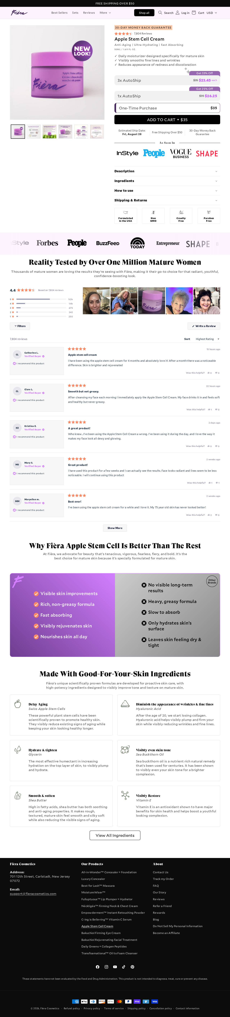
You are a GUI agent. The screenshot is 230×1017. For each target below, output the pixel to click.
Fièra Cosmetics (49, 1008)
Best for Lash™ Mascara (98, 885)
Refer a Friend (162, 906)
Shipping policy (137, 1008)
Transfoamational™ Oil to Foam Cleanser (109, 953)
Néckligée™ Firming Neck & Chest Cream (109, 906)
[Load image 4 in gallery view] (65, 132)
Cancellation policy (161, 1008)
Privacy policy (92, 1008)
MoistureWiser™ (93, 892)
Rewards (159, 912)
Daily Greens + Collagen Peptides (104, 946)
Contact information (187, 1008)
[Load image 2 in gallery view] (34, 132)
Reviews (159, 899)
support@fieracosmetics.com (33, 893)
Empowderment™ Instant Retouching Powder (113, 912)
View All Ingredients (115, 835)
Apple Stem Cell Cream (97, 926)
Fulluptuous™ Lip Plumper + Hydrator (107, 899)
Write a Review (207, 327)
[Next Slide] (217, 300)
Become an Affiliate (166, 933)
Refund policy (72, 1008)
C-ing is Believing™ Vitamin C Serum (106, 919)
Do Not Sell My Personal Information (178, 926)
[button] (104, 12)
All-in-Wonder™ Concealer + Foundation (109, 872)
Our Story (159, 892)
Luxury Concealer (93, 879)
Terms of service (114, 1008)
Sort (187, 339)
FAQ (156, 885)
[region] (151, 300)
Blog (156, 919)
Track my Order (163, 879)
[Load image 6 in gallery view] (97, 132)
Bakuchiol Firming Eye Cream (101, 933)
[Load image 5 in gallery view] (81, 132)
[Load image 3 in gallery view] (49, 132)
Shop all (144, 12)
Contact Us (160, 872)
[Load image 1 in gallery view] (18, 132)
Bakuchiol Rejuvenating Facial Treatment (109, 940)
